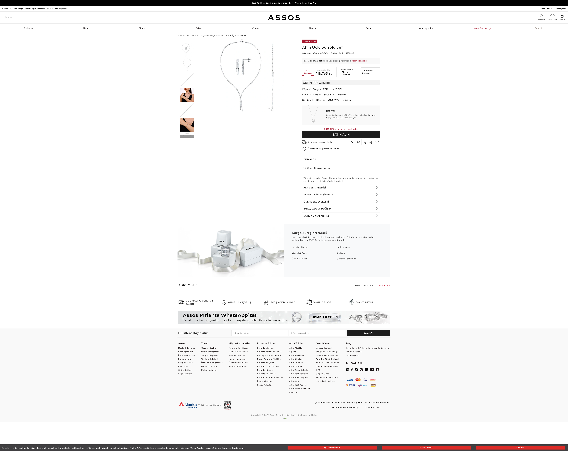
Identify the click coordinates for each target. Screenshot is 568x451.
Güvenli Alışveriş (373, 407)
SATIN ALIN (341, 134)
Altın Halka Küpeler (299, 377)
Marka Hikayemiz (186, 348)
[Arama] (47, 17)
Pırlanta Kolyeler (265, 362)
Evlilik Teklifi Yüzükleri (327, 377)
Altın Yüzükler (296, 348)
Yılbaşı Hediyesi (324, 348)
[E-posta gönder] (358, 142)
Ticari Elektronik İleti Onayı (345, 407)
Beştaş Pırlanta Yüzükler (269, 355)
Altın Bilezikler (296, 359)
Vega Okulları (185, 373)
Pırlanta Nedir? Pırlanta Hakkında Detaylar (368, 348)
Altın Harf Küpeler (298, 385)
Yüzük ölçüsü (352, 355)
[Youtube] (372, 370)
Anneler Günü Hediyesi (327, 355)
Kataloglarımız (185, 351)
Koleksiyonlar (426, 28)
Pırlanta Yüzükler (265, 348)
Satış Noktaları (185, 362)
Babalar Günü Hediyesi (327, 359)
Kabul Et (520, 447)
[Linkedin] (377, 370)
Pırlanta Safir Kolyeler (268, 366)
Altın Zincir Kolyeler (299, 370)
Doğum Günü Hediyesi (327, 366)
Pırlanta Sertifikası (238, 348)
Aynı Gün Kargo (483, 28)
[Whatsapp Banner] (284, 317)
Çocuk (255, 28)
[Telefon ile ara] (365, 142)
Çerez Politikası (322, 402)
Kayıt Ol (368, 333)
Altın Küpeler (295, 366)
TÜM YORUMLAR (364, 285)
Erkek (199, 28)
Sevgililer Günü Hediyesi (328, 351)
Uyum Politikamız (209, 366)
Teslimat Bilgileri (209, 359)
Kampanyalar (560, 9)
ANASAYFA (183, 35)
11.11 (318, 370)
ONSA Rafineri (185, 370)
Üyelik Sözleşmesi (210, 351)
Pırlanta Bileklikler (266, 373)
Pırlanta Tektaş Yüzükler (269, 351)
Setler (369, 28)
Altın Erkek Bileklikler (299, 388)
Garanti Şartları (209, 348)
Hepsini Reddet (426, 447)
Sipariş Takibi (546, 9)
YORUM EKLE (382, 285)
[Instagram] (347, 369)
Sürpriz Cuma (322, 373)
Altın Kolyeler (296, 362)
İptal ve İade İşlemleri (212, 362)
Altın (85, 28)
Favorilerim (552, 20)
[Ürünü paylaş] (371, 142)
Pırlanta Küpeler (265, 370)
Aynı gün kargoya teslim (320, 142)
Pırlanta (28, 28)
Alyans (312, 28)
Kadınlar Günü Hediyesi (327, 362)
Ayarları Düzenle (332, 447)
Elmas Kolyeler (264, 385)
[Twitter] (366, 369)
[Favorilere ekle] (377, 142)
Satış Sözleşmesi (209, 355)
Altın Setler (294, 381)
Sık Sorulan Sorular (238, 351)
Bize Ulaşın (183, 366)
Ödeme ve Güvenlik (238, 362)
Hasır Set (293, 392)
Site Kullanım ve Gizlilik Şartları (347, 402)
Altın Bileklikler (296, 355)
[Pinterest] (361, 370)
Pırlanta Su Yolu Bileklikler (270, 377)
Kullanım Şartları (209, 370)
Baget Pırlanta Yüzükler (269, 359)
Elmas (142, 28)
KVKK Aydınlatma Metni (377, 402)
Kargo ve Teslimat (238, 366)
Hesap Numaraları (238, 359)
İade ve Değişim (237, 355)
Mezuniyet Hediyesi (325, 381)
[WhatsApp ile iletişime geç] (352, 142)
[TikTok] (356, 369)
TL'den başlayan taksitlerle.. (341, 129)
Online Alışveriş (354, 351)
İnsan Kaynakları (186, 355)
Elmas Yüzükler (264, 381)
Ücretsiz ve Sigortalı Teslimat (323, 148)
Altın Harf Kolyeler (298, 373)
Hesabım (541, 20)
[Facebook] (352, 370)
